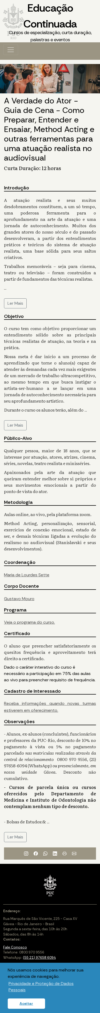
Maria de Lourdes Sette (26, 575)
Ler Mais (15, 303)
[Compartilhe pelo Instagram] (26, 853)
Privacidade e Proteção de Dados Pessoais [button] (41, 987)
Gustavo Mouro (19, 598)
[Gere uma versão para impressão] (64, 853)
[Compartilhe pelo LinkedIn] (55, 853)
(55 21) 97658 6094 (39, 957)
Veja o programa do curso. (29, 622)
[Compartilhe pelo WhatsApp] (45, 853)
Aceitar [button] (26, 1003)
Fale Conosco (15, 947)
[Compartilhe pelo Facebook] (36, 853)
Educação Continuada (50, 22)
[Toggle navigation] (10, 49)
